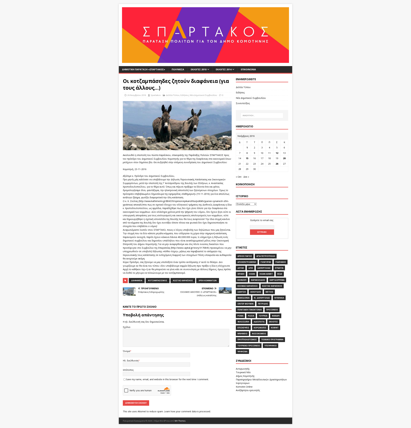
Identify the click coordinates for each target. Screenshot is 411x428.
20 (284, 158)
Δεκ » (246, 176)
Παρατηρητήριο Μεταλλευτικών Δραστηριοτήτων (261, 379)
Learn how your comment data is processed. (187, 411)
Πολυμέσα (178, 69)
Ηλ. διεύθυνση (130, 360)
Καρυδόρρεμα (277, 280)
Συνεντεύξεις (243, 103)
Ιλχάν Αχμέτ (266, 274)
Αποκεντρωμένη (246, 262)
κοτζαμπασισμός (157, 280)
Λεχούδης (255, 292)
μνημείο (242, 333)
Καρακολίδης (258, 280)
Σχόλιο (126, 327)
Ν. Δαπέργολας (262, 297)
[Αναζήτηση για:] (262, 115)
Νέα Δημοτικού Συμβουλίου (203, 95)
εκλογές (273, 321)
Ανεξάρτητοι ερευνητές (248, 390)
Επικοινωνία (248, 69)
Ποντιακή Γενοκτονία (249, 309)
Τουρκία (263, 315)
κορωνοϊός (260, 327)
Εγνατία (279, 268)
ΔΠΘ (250, 268)
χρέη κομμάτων (208, 280)
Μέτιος (269, 292)
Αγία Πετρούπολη (265, 256)
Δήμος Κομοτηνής (245, 375)
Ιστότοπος (128, 369)
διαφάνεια (136, 280)
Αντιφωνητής (242, 368)
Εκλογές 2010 (198, 69)
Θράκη (240, 274)
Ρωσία (251, 315)
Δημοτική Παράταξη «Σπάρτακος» (143, 69)
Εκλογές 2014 (224, 69)
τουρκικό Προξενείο (248, 345)
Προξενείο (272, 309)
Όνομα (126, 351)
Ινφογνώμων (243, 383)
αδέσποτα (259, 321)
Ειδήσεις (184, 95)
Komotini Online (244, 386)
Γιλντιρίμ (266, 262)
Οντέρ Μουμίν (245, 303)
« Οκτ (238, 176)
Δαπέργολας (264, 268)
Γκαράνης (280, 262)
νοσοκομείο (259, 333)
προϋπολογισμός (247, 339)
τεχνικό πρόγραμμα (272, 339)
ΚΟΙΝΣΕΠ (241, 280)
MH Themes (180, 420)
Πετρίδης (263, 303)
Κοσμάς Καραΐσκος (247, 286)
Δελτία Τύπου (172, 95)
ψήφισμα (242, 351)
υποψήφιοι (270, 345)
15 (247, 158)
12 (277, 152)
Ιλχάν (252, 274)
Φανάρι (276, 315)
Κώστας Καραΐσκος (183, 280)
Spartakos (156, 95)
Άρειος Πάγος (244, 256)
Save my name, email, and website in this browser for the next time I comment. (167, 379)
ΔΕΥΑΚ (240, 268)
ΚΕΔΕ (279, 274)
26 (277, 163)
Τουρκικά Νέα (243, 372)
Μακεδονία (243, 297)
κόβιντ (275, 327)
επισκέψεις (243, 327)
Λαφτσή (241, 292)
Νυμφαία (279, 297)
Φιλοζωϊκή (243, 321)
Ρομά (240, 315)
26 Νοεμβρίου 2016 (136, 95)
